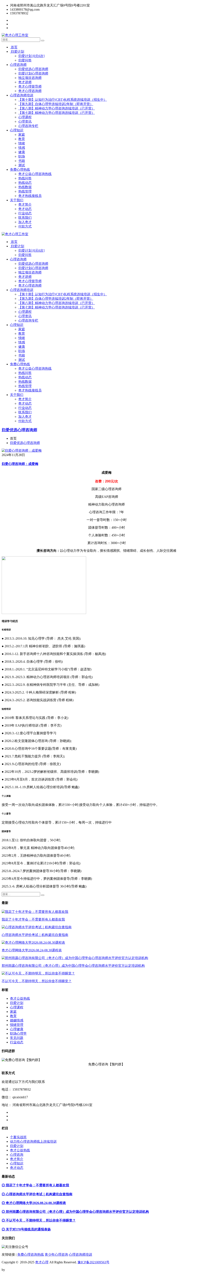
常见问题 (16, 1038)
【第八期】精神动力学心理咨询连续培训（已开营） (56, 108)
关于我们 (16, 200)
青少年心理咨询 (56, 1254)
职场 (21, 156)
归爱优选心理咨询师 (33, 69)
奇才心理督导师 (30, 86)
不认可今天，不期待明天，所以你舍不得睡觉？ (37, 981)
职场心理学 (18, 1033)
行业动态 (25, 213)
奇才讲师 (25, 82)
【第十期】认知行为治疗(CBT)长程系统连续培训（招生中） (62, 99)
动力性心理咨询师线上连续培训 (33, 1141)
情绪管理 (16, 1024)
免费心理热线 (20, 169)
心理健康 (16, 1029)
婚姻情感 (16, 1020)
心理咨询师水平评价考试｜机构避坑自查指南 (35, 935)
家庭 (21, 134)
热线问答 (25, 178)
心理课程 (25, 117)
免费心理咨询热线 (30, 1254)
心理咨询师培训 (21, 95)
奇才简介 (25, 204)
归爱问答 (25, 60)
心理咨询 (16, 1154)
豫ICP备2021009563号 (93, 1262)
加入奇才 (25, 222)
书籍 (21, 161)
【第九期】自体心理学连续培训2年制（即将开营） (55, 104)
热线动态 (25, 182)
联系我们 (25, 217)
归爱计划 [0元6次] (31, 56)
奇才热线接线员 (30, 196)
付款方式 (25, 226)
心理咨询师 (18, 64)
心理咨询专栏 (28, 126)
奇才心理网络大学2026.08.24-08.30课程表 (32, 950)
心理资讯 (25, 121)
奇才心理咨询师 (30, 91)
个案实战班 (18, 1137)
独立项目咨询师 (30, 78)
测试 (21, 165)
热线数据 (25, 187)
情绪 (21, 143)
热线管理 (25, 191)
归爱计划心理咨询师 (33, 73)
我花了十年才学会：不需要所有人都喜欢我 (33, 919)
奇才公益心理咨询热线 (35, 174)
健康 (21, 152)
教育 (21, 139)
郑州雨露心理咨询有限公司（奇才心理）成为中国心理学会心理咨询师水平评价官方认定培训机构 (73, 965)
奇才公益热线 (20, 998)
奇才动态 (25, 209)
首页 (13, 47)
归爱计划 (17, 51)
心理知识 (16, 130)
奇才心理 (41, 1262)
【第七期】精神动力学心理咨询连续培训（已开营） (56, 112)
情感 (21, 147)
